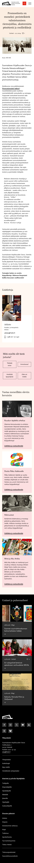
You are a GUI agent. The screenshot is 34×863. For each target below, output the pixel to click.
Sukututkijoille (7, 806)
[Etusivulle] (7, 718)
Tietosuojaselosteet (8, 852)
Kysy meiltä (6, 767)
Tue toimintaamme (8, 841)
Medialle (5, 795)
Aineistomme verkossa (10, 826)
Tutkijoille (5, 783)
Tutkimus (5, 833)
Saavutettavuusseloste (10, 856)
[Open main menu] (30, 3)
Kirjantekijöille (7, 787)
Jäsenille (5, 798)
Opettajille (5, 802)
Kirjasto (4, 822)
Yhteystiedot (6, 760)
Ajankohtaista (7, 837)
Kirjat (4, 829)
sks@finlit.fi (6, 752)
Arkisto (4, 818)
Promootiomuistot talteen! (11, 88)
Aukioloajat (6, 763)
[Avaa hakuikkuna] (24, 3)
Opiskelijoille (6, 791)
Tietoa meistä (7, 845)
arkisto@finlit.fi (9, 333)
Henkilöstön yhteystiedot (10, 771)
